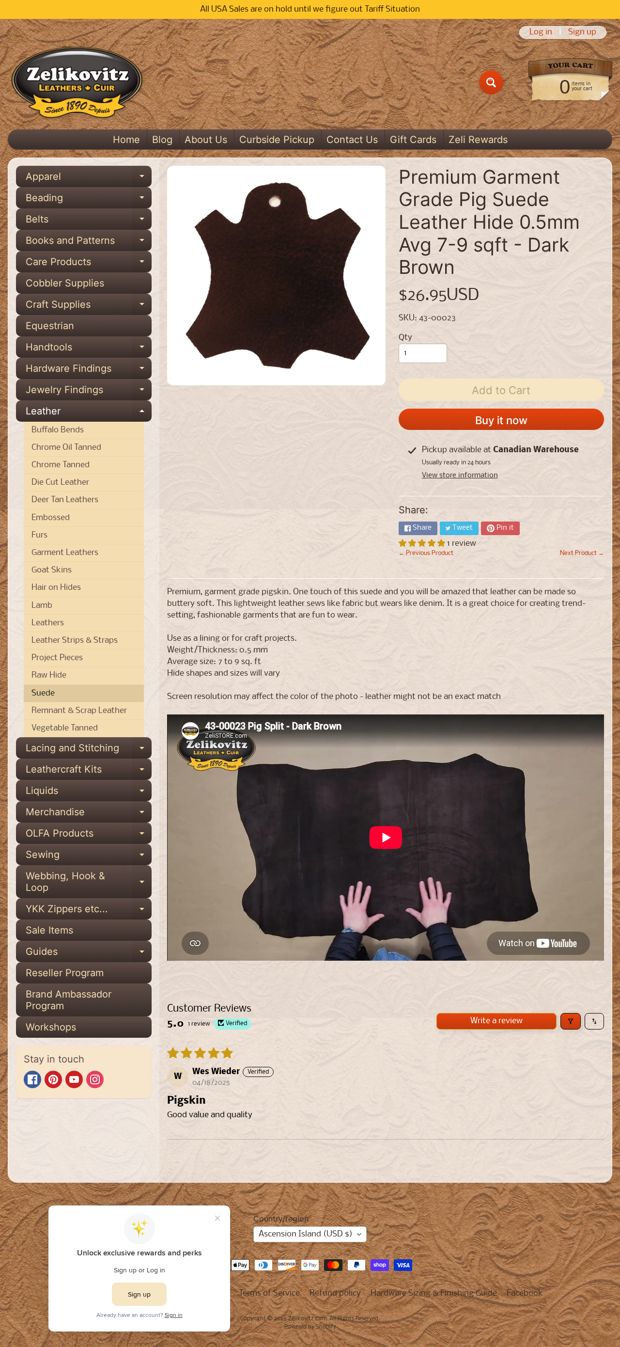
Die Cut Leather (60, 482)
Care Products (89, 264)
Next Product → (582, 553)
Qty (405, 337)
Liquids (89, 793)
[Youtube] (74, 1079)
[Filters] (570, 1021)
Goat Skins (51, 570)
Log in (540, 32)
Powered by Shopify (310, 1327)
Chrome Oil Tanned (66, 447)
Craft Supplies (89, 307)
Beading (89, 200)
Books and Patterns (89, 243)
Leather (89, 413)
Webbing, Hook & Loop (89, 882)
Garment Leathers (64, 552)
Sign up (582, 32)
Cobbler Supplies (65, 283)
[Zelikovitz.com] (77, 82)
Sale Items (49, 930)
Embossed (50, 518)
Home (126, 139)
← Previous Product (426, 553)
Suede (43, 693)
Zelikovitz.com (307, 1319)
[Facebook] (32, 1079)
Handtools (89, 349)
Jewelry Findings (89, 392)
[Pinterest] (53, 1079)
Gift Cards (413, 139)
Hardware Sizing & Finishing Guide (434, 1293)
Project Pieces (57, 658)
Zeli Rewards (478, 139)
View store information (460, 475)
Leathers (47, 623)
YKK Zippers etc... (89, 911)
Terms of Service (269, 1293)
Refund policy (335, 1293)
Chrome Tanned (60, 465)
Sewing (89, 857)
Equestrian (50, 326)
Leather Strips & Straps (74, 640)
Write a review (496, 1021)
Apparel (89, 179)
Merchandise (89, 814)
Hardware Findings (89, 371)
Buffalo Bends (57, 430)
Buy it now (501, 420)
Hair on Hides (56, 587)
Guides (89, 954)
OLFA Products (89, 835)
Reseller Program (65, 973)
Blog (162, 139)
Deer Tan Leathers (64, 500)
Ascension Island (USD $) (306, 1234)
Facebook (525, 1293)
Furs (39, 535)
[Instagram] (95, 1079)
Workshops (51, 1027)
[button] (423, 543)
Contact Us (352, 139)
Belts (89, 221)
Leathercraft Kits (89, 771)
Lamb (41, 605)
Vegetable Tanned (64, 728)
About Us (206, 139)
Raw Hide (48, 675)
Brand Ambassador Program (68, 1000)
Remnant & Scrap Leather (79, 710)
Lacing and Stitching (89, 750)
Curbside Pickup (276, 139)
